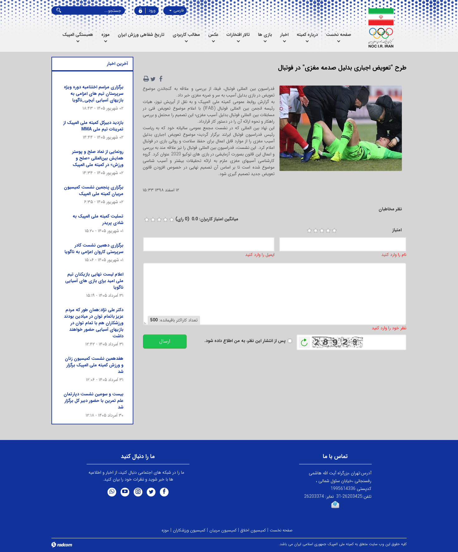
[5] (334, 230)
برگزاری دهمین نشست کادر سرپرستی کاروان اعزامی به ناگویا (93, 248)
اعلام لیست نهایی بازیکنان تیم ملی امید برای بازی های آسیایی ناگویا (94, 281)
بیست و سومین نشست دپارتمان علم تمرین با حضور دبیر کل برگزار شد (93, 401)
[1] (309, 230)
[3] (322, 230)
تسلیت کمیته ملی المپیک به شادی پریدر (98, 219)
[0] (147, 219)
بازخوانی (304, 340)
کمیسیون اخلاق (253, 530)
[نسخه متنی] (146, 79)
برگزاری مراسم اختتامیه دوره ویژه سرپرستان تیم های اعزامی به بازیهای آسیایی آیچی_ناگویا (93, 94)
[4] (328, 230)
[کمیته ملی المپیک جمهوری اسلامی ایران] (381, 28)
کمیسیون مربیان (222, 530)
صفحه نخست (281, 530)
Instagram (138, 492)
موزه (165, 530)
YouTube (125, 492)
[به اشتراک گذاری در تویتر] (153, 79)
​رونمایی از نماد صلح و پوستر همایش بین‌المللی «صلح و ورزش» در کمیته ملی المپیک (97, 158)
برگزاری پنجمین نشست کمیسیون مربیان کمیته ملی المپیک (93, 190)
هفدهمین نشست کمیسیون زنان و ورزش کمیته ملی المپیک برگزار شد (94, 365)
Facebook (164, 492)
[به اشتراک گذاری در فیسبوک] (161, 79)
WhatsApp (111, 492)
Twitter (151, 492)
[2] (315, 230)
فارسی (178, 10)
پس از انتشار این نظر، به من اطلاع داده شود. (245, 341)
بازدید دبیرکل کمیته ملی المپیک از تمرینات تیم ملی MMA (93, 126)
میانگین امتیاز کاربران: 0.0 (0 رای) (206, 219)
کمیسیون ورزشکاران (189, 530)
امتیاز (397, 230)
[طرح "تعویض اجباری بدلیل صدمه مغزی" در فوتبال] (340, 130)
